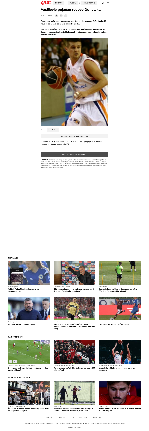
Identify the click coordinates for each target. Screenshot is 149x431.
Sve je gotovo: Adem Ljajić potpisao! (114, 324)
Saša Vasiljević (53, 130)
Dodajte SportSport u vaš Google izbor (75, 136)
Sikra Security (77, 427)
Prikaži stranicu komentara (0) (74, 154)
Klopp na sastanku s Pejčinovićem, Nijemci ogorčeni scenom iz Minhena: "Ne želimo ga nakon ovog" (74, 326)
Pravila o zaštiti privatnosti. (116, 423)
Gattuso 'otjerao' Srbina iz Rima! (21, 324)
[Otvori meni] (106, 3)
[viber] (61, 15)
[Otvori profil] (103, 3)
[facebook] (56, 15)
